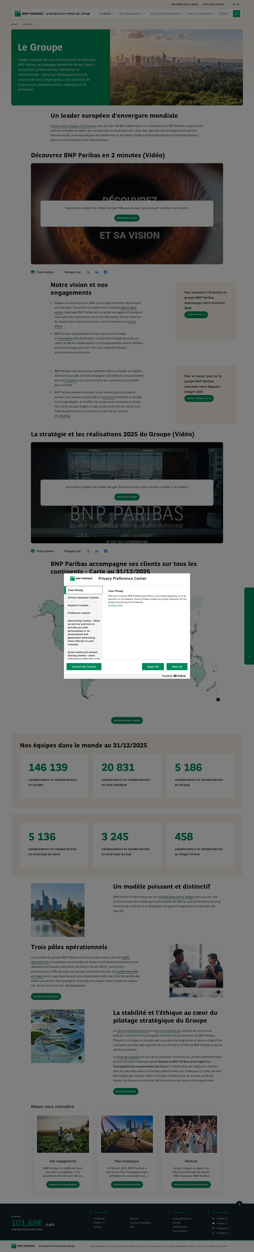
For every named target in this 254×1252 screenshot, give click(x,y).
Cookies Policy (115, 605)
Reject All (152, 666)
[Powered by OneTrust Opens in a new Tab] (175, 676)
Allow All (177, 666)
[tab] (83, 590)
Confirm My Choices (84, 666)
